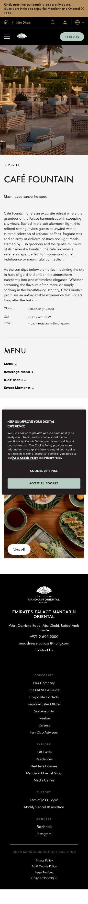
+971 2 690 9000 (44, 636)
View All (13, 165)
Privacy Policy (53, 457)
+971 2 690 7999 (39, 317)
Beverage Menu (17, 372)
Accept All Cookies (43, 483)
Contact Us (44, 650)
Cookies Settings (44, 471)
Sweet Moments (17, 388)
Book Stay (72, 37)
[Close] (82, 8)
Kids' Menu (13, 380)
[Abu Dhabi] (22, 36)
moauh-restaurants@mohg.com (49, 323)
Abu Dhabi (23, 22)
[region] (44, 451)
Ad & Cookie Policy (25, 457)
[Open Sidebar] (7, 36)
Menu (8, 364)
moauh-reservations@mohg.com (44, 643)
